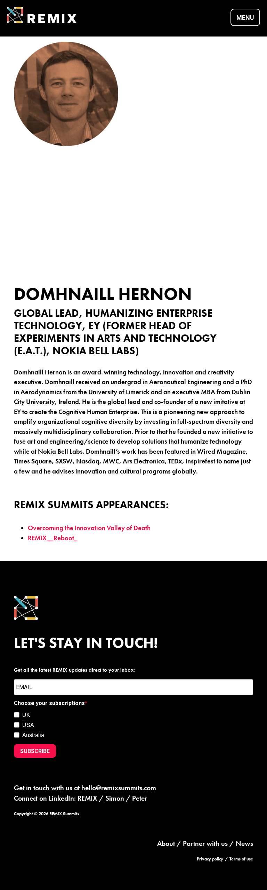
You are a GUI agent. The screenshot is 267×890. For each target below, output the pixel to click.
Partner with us (205, 843)
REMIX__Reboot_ (53, 538)
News (244, 843)
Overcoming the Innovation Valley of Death (89, 528)
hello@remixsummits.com (118, 787)
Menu (245, 17)
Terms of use (241, 859)
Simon (114, 798)
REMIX (87, 798)
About (166, 843)
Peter (139, 798)
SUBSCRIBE (35, 751)
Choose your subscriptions (49, 703)
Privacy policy (210, 859)
